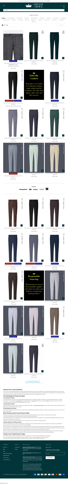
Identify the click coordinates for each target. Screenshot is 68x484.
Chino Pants (42, 18)
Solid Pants (20, 19)
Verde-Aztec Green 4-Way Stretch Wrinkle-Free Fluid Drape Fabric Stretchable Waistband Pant (33, 60)
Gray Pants (40, 19)
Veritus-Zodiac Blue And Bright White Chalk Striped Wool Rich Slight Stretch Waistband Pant (55, 265)
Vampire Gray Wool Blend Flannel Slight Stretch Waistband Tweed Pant (13, 63)
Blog (4, 449)
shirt (38, 437)
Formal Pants (56, 18)
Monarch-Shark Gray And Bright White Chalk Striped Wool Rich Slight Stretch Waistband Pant (34, 265)
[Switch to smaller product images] (4, 25)
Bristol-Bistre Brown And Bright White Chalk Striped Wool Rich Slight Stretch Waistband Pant (13, 228)
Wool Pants (26, 18)
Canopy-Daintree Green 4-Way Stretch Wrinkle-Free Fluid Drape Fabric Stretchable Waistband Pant (54, 60)
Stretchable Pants (11, 18)
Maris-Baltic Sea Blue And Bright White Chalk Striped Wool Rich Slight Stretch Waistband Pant (34, 138)
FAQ (4, 451)
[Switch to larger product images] (2, 25)
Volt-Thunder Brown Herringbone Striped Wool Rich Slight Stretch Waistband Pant (54, 228)
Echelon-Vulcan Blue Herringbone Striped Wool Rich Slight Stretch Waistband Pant (54, 102)
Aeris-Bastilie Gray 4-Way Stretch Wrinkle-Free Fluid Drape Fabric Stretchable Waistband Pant (34, 374)
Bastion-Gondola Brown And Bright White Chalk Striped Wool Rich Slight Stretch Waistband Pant (13, 301)
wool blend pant (19, 400)
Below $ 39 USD (34, 18)
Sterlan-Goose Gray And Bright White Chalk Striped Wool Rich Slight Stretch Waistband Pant (55, 301)
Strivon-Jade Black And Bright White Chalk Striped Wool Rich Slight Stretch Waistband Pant (13, 102)
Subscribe (50, 457)
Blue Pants (27, 19)
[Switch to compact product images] (7, 25)
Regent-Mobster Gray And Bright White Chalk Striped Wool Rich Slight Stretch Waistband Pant (13, 138)
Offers (16, 449)
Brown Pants (47, 19)
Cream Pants (54, 19)
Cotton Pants (19, 18)
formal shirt (34, 400)
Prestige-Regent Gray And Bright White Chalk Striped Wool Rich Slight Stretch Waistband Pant (13, 175)
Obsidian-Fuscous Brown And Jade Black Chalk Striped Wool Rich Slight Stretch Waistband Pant (55, 338)
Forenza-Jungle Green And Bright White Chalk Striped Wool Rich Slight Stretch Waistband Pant (55, 138)
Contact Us (17, 447)
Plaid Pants (14, 19)
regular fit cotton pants (38, 405)
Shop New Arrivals (3, 483)
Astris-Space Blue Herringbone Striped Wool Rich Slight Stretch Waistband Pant (13, 265)
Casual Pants (63, 18)
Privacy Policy (6, 457)
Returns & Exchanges (7, 453)
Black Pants (33, 19)
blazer (48, 400)
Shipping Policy (6, 455)
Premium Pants (6, 19)
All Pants (3, 18)
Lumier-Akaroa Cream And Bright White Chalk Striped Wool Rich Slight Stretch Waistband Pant (55, 173)
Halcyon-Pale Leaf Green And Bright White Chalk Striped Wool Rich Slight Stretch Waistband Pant (34, 173)
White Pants (61, 19)
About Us (5, 447)
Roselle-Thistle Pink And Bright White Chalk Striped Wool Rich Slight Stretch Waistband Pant (34, 336)
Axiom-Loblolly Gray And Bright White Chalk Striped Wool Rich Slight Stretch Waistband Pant (13, 338)
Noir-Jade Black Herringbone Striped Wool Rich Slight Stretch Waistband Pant (34, 228)
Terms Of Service (6, 459)
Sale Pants (34, 21)
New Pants (49, 18)
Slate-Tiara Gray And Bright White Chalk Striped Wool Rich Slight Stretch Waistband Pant (13, 374)
